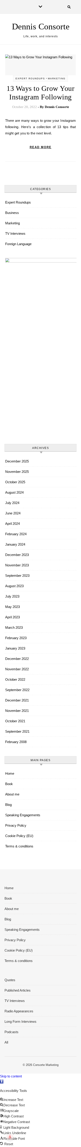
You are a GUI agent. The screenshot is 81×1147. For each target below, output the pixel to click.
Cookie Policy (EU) (19, 836)
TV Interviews (15, 233)
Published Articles (17, 990)
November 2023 (17, 565)
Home (9, 773)
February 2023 (16, 638)
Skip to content (11, 1076)
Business (12, 213)
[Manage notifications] (10, 1137)
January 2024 (15, 544)
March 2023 (14, 627)
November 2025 (17, 472)
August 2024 (14, 492)
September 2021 (17, 731)
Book (9, 784)
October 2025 (15, 482)
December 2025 (17, 461)
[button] (1, 1082)
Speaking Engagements (22, 815)
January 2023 (15, 648)
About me (12, 794)
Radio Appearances (18, 1011)
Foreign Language (18, 244)
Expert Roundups (30, 78)
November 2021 (17, 711)
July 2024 (12, 503)
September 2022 (17, 690)
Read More (41, 147)
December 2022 (17, 659)
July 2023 (12, 596)
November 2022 (17, 669)
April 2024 (12, 523)
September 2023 (17, 575)
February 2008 (16, 742)
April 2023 (12, 617)
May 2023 (12, 607)
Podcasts (11, 1032)
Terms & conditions (19, 846)
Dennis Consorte (41, 26)
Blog (8, 805)
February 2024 (16, 534)
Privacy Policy (15, 825)
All (6, 1042)
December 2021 (17, 700)
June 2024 (12, 513)
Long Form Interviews (20, 1021)
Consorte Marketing (45, 1065)
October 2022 (15, 679)
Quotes (9, 980)
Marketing (56, 78)
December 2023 (17, 555)
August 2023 (14, 586)
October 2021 (15, 721)
